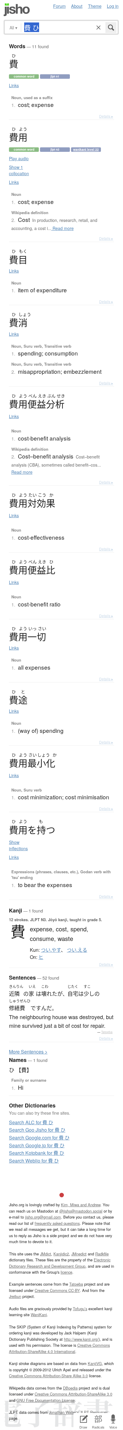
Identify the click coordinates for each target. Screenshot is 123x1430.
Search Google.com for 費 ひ (39, 1137)
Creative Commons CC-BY (57, 1290)
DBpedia (70, 1388)
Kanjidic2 (61, 1254)
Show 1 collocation (19, 170)
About (76, 6)
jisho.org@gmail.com (43, 1217)
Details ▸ (106, 116)
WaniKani (39, 1314)
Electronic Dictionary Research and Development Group (59, 1263)
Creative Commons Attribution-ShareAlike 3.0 (73, 1394)
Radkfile (102, 1254)
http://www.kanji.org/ (81, 1339)
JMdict (45, 1254)
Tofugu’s (80, 1308)
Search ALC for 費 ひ (31, 1122)
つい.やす (51, 950)
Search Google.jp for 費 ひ (36, 1145)
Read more (62, 228)
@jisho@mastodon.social (80, 1211)
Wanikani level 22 (86, 149)
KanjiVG (95, 1363)
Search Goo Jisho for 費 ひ (37, 1129)
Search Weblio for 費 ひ (34, 1160)
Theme (95, 6)
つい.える (77, 950)
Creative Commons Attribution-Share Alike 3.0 (48, 1375)
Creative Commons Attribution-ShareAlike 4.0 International (59, 1348)
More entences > (28, 1051)
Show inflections (18, 845)
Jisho (17, 9)
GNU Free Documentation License (45, 1400)
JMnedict (79, 1254)
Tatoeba (107, 1032)
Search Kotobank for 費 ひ (36, 1152)
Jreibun (15, 1296)
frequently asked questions (57, 1223)
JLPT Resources (94, 1412)
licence (66, 1272)
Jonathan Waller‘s (64, 1412)
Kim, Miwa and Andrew (80, 1204)
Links (14, 85)
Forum (59, 6)
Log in (113, 6)
